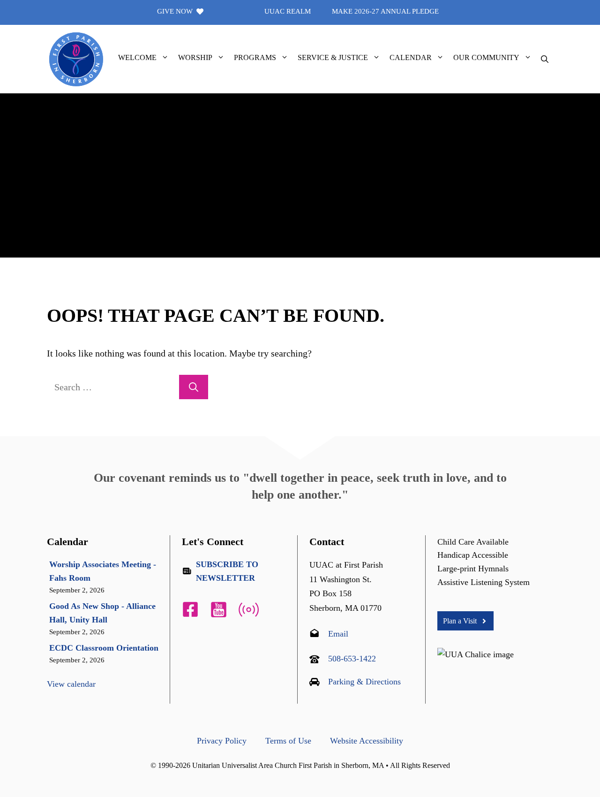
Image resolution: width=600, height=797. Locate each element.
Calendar (411, 57)
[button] (165, 57)
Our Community (486, 57)
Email (338, 633)
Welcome (137, 57)
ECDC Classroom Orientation (103, 648)
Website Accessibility (366, 740)
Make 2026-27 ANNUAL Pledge (385, 11)
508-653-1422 (352, 658)
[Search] (193, 387)
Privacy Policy (222, 740)
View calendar (71, 684)
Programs (255, 57)
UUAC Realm (287, 11)
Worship (195, 57)
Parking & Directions (364, 681)
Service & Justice (333, 57)
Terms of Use (288, 740)
